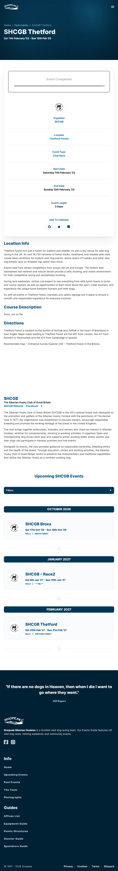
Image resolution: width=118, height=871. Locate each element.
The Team (10, 789)
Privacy (68, 866)
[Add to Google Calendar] (49, 227)
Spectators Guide (16, 846)
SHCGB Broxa (38, 524)
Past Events (21, 25)
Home (7, 25)
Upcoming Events (16, 774)
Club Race (59, 155)
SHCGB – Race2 (40, 574)
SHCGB (59, 121)
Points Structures (16, 831)
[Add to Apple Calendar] (59, 227)
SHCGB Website (13, 406)
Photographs (13, 797)
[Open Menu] (112, 7)
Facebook (32, 406)
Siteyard (109, 866)
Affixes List (12, 816)
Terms (95, 866)
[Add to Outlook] (68, 227)
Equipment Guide (15, 823)
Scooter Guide (13, 838)
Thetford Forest (59, 138)
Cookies (82, 866)
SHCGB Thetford (41, 624)
